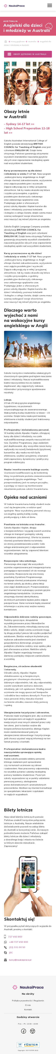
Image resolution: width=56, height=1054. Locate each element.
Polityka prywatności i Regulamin (28, 1000)
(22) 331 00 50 (17, 947)
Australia (32, 42)
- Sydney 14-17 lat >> (19, 124)
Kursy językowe (18, 42)
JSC (11, 952)
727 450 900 (15, 936)
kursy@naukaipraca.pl (20, 959)
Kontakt (28, 1009)
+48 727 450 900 (18, 942)
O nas (28, 1005)
